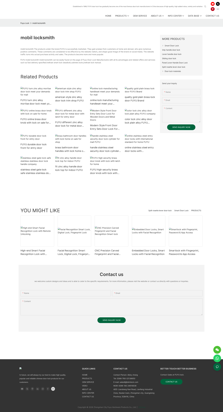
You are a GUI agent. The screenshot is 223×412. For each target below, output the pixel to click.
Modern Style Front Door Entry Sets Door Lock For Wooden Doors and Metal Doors (104, 127)
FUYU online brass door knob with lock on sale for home (35, 121)
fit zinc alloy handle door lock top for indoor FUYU (69, 168)
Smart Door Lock (181, 210)
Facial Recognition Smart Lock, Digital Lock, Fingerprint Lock (74, 252)
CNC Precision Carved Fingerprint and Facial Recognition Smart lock (107, 252)
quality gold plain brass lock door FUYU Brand (140, 99)
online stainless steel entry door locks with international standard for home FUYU (139, 149)
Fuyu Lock (25, 23)
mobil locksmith (38, 23)
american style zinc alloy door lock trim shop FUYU (69, 99)
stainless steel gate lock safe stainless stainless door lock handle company (36, 171)
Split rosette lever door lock (160, 210)
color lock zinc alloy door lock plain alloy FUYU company (138, 121)
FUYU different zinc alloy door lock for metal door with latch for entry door (69, 124)
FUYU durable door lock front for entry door (34, 146)
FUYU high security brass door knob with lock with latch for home (104, 171)
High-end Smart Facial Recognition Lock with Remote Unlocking (33, 252)
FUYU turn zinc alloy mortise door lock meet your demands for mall (36, 102)
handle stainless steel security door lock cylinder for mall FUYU (104, 149)
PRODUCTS (196, 210)
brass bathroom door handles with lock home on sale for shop (70, 149)
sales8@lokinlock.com (129, 382)
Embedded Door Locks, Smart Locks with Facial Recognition (148, 252)
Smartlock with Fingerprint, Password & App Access (184, 252)
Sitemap (141, 407)
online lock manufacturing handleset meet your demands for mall (104, 102)
